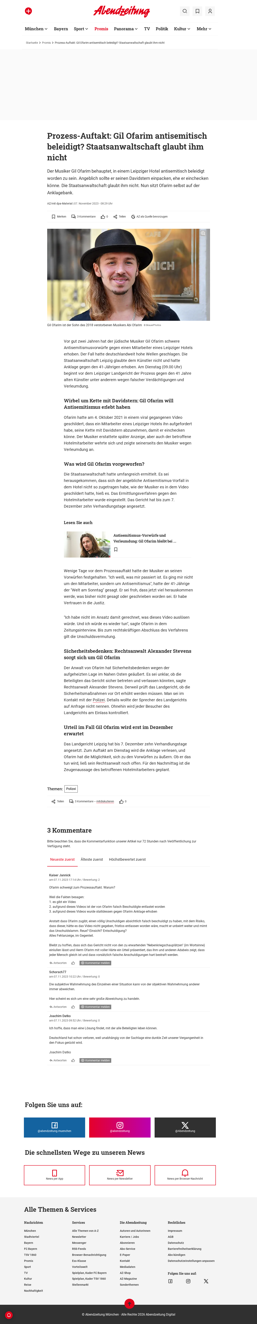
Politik (162, 28)
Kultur (180, 28)
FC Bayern (30, 1248)
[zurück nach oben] (129, 1306)
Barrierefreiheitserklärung (184, 1248)
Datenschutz (176, 1242)
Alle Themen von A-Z (85, 1230)
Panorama (124, 28)
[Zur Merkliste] (197, 11)
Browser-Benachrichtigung (89, 1254)
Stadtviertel (31, 1236)
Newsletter (79, 1236)
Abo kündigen (176, 1254)
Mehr (202, 28)
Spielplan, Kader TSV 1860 (89, 1278)
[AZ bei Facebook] (170, 1281)
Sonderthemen (129, 1284)
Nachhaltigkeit (33, 1290)
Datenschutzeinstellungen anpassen (191, 1260)
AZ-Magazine (128, 1278)
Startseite (32, 42)
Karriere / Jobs (129, 1236)
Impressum (175, 1230)
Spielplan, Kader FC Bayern (89, 1272)
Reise (27, 1284)
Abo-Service (127, 1248)
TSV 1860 (30, 1254)
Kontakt (125, 1260)
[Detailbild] (203, 233)
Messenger (79, 1242)
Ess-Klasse (79, 1260)
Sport (79, 28)
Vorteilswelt (80, 1266)
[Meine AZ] (210, 11)
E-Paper (125, 1254)
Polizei (99, 699)
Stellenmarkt (80, 1284)
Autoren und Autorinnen (135, 1230)
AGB (170, 1236)
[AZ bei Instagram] (188, 1281)
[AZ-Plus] (28, 11)
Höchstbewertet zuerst (127, 859)
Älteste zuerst (92, 859)
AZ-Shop (125, 1272)
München (34, 28)
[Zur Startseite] (121, 16)
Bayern (61, 28)
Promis (101, 28)
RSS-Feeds (79, 1248)
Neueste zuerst (62, 859)
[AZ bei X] (206, 1281)
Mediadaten (127, 1266)
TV (147, 28)
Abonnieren (127, 1242)
